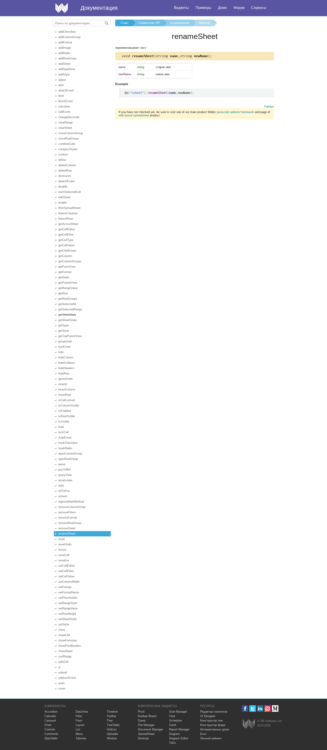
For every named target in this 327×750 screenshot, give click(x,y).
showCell (64, 635)
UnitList (112, 729)
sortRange (64, 656)
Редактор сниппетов (213, 711)
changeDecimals (69, 117)
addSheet (64, 63)
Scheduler (175, 720)
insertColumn (66, 389)
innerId (62, 384)
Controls (49, 729)
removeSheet (66, 528)
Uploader (112, 734)
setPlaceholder (67, 597)
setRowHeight (67, 613)
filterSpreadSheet (69, 208)
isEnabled (64, 410)
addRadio (64, 53)
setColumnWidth (68, 581)
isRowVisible (66, 416)
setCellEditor (66, 565)
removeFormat (67, 517)
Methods (204, 22)
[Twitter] (252, 708)
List (78, 729)
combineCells (67, 144)
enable (62, 202)
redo (61, 485)
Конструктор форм (212, 725)
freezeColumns (68, 213)
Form (79, 720)
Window (112, 738)
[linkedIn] (260, 708)
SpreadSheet (146, 734)
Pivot (141, 711)
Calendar (50, 716)
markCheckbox (68, 443)
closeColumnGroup (70, 133)
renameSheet (66, 533)
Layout (80, 725)
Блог (203, 734)
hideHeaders (66, 368)
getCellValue (66, 245)
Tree (110, 720)
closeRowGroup (68, 138)
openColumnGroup (70, 453)
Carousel (50, 720)
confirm (63, 154)
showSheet (65, 651)
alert (61, 85)
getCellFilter (66, 234)
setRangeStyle (67, 603)
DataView (82, 711)
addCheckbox (67, 31)
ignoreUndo (65, 378)
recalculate (65, 480)
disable (62, 186)
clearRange (65, 122)
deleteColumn (67, 165)
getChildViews (67, 250)
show (61, 629)
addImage (64, 47)
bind (61, 95)
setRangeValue (68, 608)
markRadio (65, 448)
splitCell (63, 661)
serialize (63, 560)
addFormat (65, 42)
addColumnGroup (69, 37)
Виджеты (181, 8)
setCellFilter (66, 571)
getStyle (63, 330)
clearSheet (65, 127)
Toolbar (111, 716)
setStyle (63, 624)
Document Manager (150, 729)
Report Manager (179, 729)
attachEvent (66, 90)
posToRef (64, 469)
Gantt (172, 725)
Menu (79, 734)
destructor (64, 176)
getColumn (65, 256)
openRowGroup (68, 459)
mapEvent (64, 437)
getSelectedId (67, 304)
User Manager (178, 711)
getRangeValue (68, 288)
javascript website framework (235, 112)
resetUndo (64, 544)
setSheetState (67, 619)
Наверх (269, 106)
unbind (62, 672)
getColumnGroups (69, 261)
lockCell (63, 432)
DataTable (50, 738)
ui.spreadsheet (179, 22)
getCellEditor (66, 229)
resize (62, 549)
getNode (63, 277)
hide (61, 352)
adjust (62, 79)
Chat (172, 716)
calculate (64, 106)
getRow (63, 293)
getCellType (65, 240)
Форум (239, 8)
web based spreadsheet (134, 115)
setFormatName (68, 592)
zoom (61, 688)
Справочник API (149, 22)
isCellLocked (66, 400)
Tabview (81, 738)
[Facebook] (245, 708)
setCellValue (66, 576)
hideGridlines (66, 362)
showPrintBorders (69, 645)
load (61, 427)
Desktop (143, 738)
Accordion (50, 711)
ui (59, 667)
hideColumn (65, 357)
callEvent (64, 111)
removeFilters (67, 512)
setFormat (64, 587)
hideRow (63, 373)
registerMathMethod (71, 501)
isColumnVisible (68, 405)
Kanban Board (147, 716)
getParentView (67, 282)
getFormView (66, 266)
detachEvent (66, 181)
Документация (99, 8)
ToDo (172, 742)
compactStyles (68, 149)
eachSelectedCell (69, 192)
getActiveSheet (68, 224)
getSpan (63, 325)
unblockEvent (67, 677)
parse (61, 464)
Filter (79, 716)
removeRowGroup (69, 523)
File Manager (146, 725)
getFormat (64, 272)
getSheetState (67, 320)
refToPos (64, 491)
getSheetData (67, 314)
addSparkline (66, 69)
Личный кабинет (211, 738)
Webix (249, 724)
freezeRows (65, 218)
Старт (125, 22)
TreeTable (113, 725)
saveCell (63, 555)
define (62, 160)
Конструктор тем (211, 720)
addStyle (64, 74)
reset (61, 539)
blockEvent (65, 101)
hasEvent (64, 346)
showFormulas (67, 640)
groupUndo (65, 341)
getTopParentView (70, 336)
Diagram (174, 734)
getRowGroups (67, 298)
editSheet (64, 197)
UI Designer (207, 716)
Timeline (112, 711)
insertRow (64, 394)
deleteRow (65, 170)
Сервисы (258, 8)
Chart (47, 725)
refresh (62, 496)
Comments (51, 734)
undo (61, 683)
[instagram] (267, 708)
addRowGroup (67, 58)
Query (142, 720)
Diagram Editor (178, 738)
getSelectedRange (70, 309)
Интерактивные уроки (214, 729)
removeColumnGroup (71, 507)
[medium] (275, 708)
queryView (65, 475)
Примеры (203, 8)
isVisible (63, 421)
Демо (222, 8)
